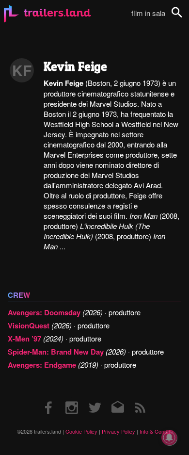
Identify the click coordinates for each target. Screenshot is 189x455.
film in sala (148, 13)
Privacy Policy (118, 431)
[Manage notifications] (169, 437)
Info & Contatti (156, 431)
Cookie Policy (81, 431)
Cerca (183, 17)
